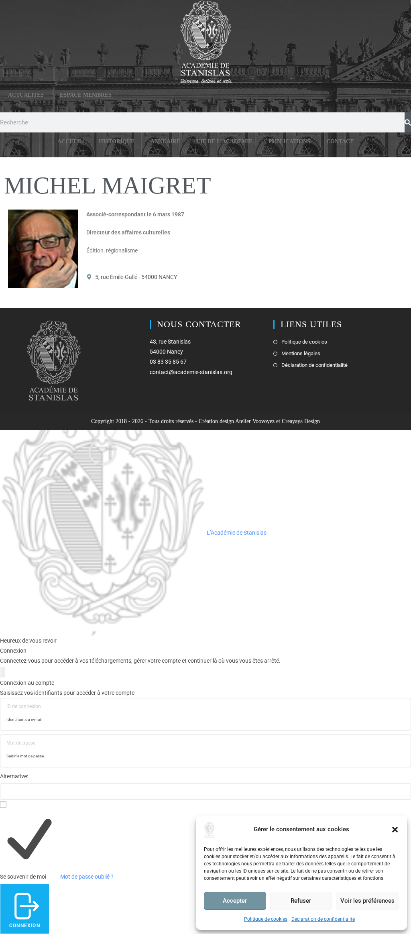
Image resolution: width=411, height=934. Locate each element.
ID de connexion (23, 706)
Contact (340, 141)
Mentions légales (300, 353)
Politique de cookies (265, 919)
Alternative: (14, 776)
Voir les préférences (367, 900)
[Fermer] (3, 672)
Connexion (24, 925)
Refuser (301, 900)
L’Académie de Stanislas (236, 532)
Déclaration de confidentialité (323, 919)
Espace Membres (86, 95)
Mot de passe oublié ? (87, 876)
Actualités (26, 95)
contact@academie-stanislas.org (191, 372)
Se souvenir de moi (23, 876)
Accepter (235, 900)
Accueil (70, 141)
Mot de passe (20, 743)
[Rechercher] (408, 122)
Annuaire (165, 141)
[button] (395, 830)
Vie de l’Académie (224, 141)
